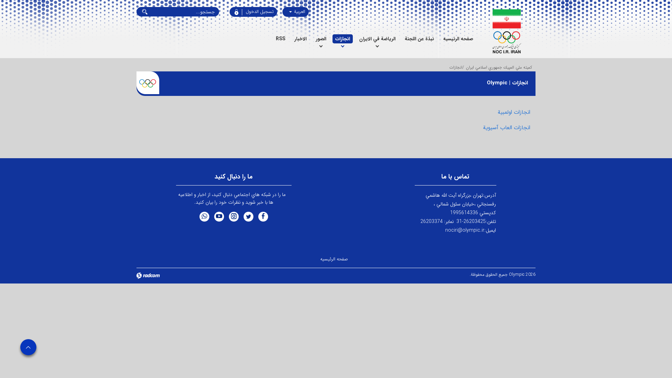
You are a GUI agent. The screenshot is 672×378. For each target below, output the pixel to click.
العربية (299, 11)
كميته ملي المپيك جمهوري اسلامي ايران (499, 67)
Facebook (263, 217)
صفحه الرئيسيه (334, 259)
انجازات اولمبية (514, 112)
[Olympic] (507, 31)
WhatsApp (204, 217)
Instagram (234, 217)
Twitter (248, 217)
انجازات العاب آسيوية (506, 127)
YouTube (219, 217)
